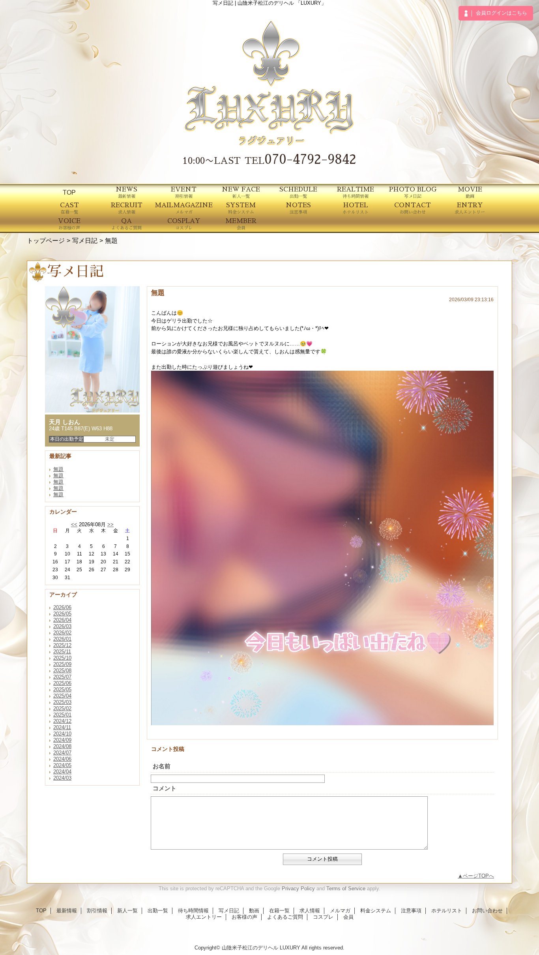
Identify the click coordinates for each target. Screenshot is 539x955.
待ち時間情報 (193, 911)
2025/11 (62, 652)
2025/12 (62, 645)
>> (110, 524)
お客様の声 (244, 917)
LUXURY (290, 948)
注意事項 (411, 911)
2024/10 (62, 734)
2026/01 (62, 639)
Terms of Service (345, 888)
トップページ (46, 240)
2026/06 (62, 607)
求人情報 (309, 911)
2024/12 (62, 721)
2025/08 (62, 671)
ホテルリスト (446, 911)
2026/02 (62, 633)
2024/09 (62, 740)
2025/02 (62, 708)
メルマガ (340, 911)
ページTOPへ (478, 876)
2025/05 (62, 689)
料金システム (375, 911)
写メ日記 (84, 240)
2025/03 (62, 702)
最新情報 (66, 911)
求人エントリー (204, 917)
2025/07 (62, 677)
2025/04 (62, 696)
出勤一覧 (158, 911)
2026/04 (62, 620)
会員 (348, 917)
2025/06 (62, 683)
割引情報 (97, 911)
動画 (254, 911)
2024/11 (62, 727)
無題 (58, 469)
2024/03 (62, 778)
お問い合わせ (487, 911)
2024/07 (62, 753)
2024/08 (62, 746)
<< (74, 524)
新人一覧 (127, 911)
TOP (69, 192)
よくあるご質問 (285, 917)
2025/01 (62, 715)
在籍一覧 (279, 911)
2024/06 (62, 759)
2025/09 (62, 664)
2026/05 (62, 614)
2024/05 (62, 765)
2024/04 (62, 772)
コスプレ (323, 917)
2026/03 (62, 626)
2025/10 (62, 658)
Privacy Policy (298, 888)
